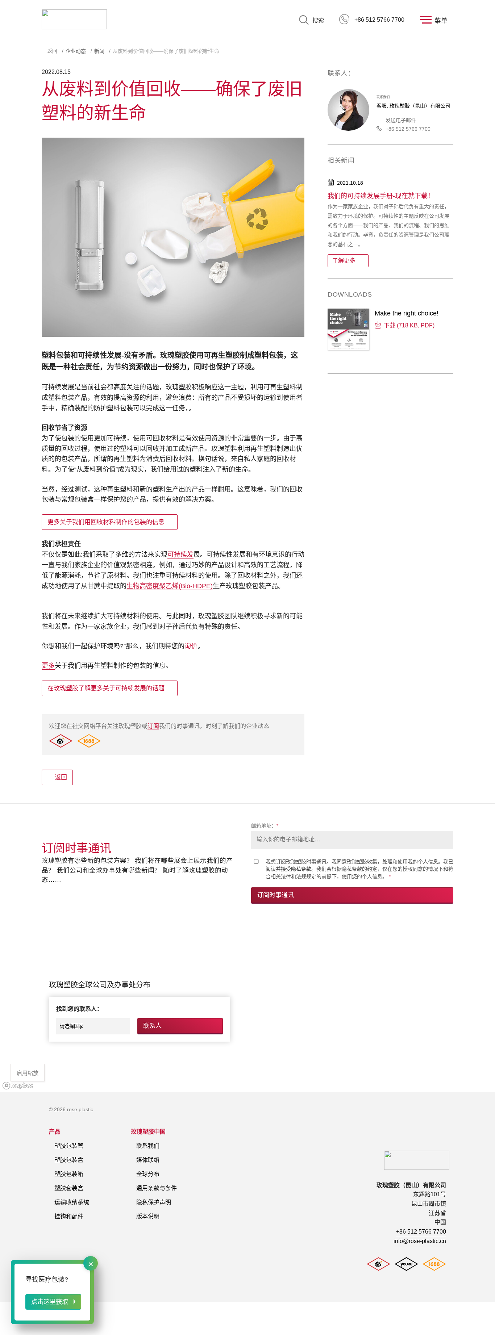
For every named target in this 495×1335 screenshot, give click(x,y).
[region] (247, 1006)
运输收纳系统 (71, 1202)
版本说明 (147, 1216)
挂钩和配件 (68, 1216)
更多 (48, 665)
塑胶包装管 (68, 1146)
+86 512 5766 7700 (379, 20)
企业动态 (76, 51)
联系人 (152, 1025)
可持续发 (180, 554)
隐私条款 (301, 869)
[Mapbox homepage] (18, 1085)
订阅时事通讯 (275, 895)
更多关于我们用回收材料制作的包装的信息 (106, 522)
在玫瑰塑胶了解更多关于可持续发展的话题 (106, 688)
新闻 (99, 51)
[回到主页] (74, 19)
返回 (52, 51)
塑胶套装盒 (68, 1188)
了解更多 (343, 261)
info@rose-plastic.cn (420, 1241)
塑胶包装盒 (68, 1160)
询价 (190, 646)
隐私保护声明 (153, 1202)
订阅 (153, 726)
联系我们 (147, 1146)
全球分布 (147, 1174)
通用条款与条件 (156, 1188)
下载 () (409, 325)
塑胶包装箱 (68, 1174)
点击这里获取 (49, 1301)
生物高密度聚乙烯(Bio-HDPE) (169, 586)
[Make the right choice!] (348, 330)
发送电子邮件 (401, 120)
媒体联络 (147, 1160)
